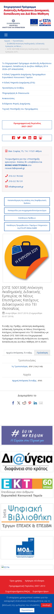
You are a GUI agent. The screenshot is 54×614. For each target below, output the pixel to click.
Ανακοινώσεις (8, 98)
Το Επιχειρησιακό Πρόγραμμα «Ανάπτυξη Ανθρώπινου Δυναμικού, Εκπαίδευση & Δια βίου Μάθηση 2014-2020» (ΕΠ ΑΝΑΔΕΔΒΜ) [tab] (27, 66)
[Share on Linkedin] (35, 403)
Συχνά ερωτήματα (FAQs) (17, 591)
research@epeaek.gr (15, 168)
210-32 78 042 (16, 175)
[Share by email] (41, 403)
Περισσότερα (27, 610)
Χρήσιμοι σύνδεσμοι (34, 580)
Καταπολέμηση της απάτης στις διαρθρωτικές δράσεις (27, 201)
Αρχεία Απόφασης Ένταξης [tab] (19, 352)
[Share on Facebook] (13, 403)
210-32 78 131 (16, 181)
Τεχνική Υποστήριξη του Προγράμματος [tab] (20, 109)
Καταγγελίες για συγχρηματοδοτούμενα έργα (27, 210)
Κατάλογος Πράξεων (27, 218)
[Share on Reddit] (24, 403)
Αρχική (7, 41)
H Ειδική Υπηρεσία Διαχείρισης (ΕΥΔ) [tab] (18, 82)
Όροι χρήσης (16, 580)
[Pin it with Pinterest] (30, 403)
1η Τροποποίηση (19, 366)
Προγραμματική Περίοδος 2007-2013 (27, 585)
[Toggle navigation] (6, 35)
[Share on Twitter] (18, 403)
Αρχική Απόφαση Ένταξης (24, 380)
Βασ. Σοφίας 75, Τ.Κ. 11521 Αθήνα (25, 151)
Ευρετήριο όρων (41, 591)
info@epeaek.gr (16, 186)
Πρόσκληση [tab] (42, 352)
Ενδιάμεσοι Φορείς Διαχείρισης (16, 103)
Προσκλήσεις (18, 41)
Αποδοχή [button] (46, 605)
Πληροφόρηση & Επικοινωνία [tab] (15, 93)
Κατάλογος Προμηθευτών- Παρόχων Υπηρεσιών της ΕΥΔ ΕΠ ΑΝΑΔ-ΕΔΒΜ (27, 226)
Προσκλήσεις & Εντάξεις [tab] (13, 87)
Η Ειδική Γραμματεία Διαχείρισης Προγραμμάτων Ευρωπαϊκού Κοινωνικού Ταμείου (24, 76)
